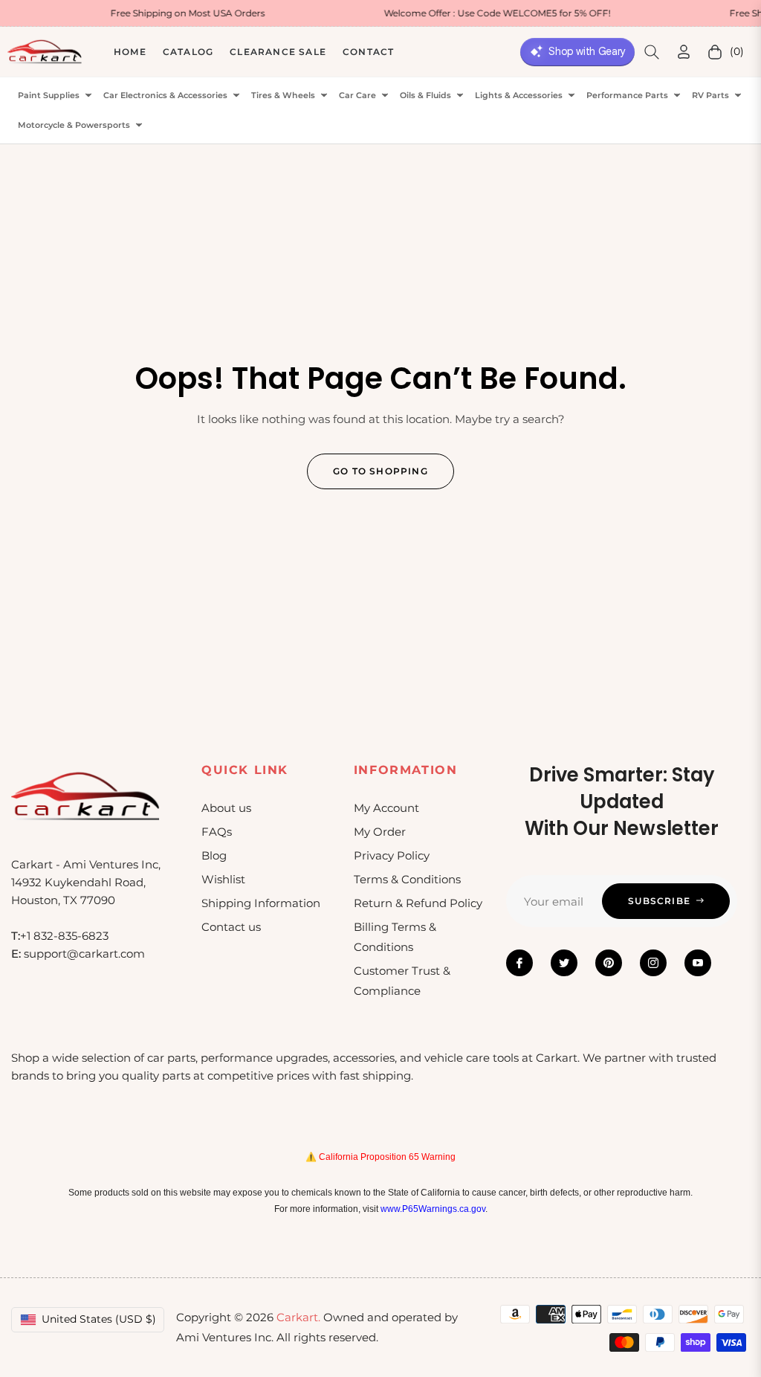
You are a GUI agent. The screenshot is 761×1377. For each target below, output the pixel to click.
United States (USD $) (99, 1319)
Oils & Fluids (425, 95)
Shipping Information (260, 903)
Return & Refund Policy (418, 903)
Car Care (357, 95)
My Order (380, 832)
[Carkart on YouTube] (697, 962)
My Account (386, 808)
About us (226, 808)
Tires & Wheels (283, 95)
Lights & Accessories (519, 95)
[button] (651, 52)
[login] (683, 52)
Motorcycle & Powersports (74, 125)
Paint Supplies (49, 95)
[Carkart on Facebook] (519, 962)
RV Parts (710, 95)
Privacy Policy (392, 855)
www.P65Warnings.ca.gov (432, 1209)
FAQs (216, 832)
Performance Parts (627, 95)
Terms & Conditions (407, 879)
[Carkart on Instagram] (653, 962)
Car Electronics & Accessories (165, 95)
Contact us (231, 927)
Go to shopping (380, 471)
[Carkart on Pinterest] (608, 962)
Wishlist (223, 879)
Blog (214, 855)
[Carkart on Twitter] (564, 962)
